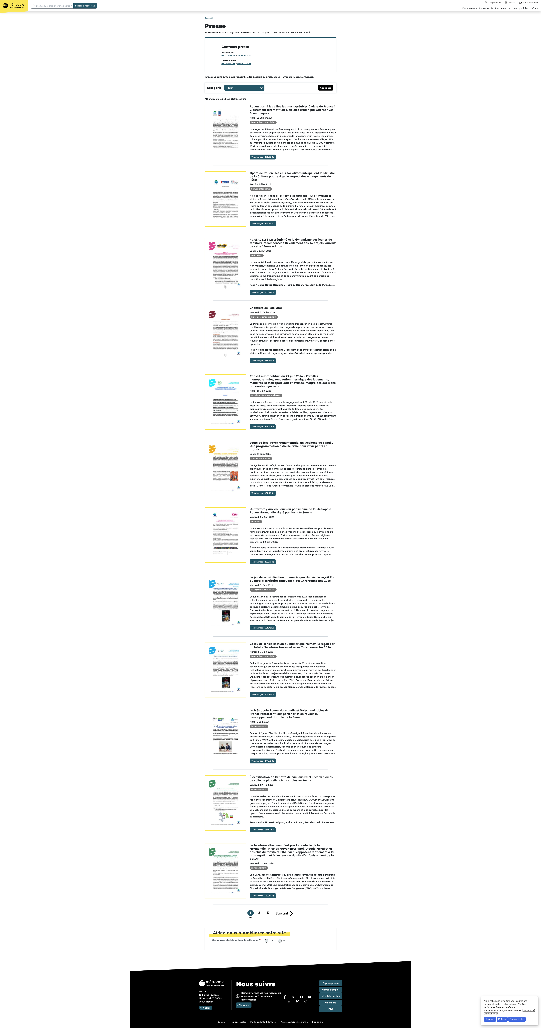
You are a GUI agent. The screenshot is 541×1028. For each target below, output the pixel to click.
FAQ (330, 1009)
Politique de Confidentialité (263, 1022)
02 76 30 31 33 (228, 63)
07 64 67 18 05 (244, 55)
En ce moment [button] (469, 8)
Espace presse (331, 983)
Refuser (502, 1019)
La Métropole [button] (486, 8)
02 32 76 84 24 (228, 55)
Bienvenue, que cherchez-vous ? (54, 5)
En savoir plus (517, 1019)
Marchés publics (331, 996)
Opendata (330, 1002)
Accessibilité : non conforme (294, 1022)
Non (285, 940)
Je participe (495, 2)
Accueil (209, 18)
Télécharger (257, 157)
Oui (271, 940)
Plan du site (317, 1022)
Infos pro (535, 8)
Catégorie (214, 88)
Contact (221, 1022)
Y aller (207, 1007)
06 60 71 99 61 (244, 63)
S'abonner (244, 1005)
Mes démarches (503, 8)
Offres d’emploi (330, 989)
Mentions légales (238, 1022)
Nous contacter (530, 2)
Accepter (489, 1019)
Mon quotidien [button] (521, 8)
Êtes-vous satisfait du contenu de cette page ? (236, 940)
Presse (512, 2)
